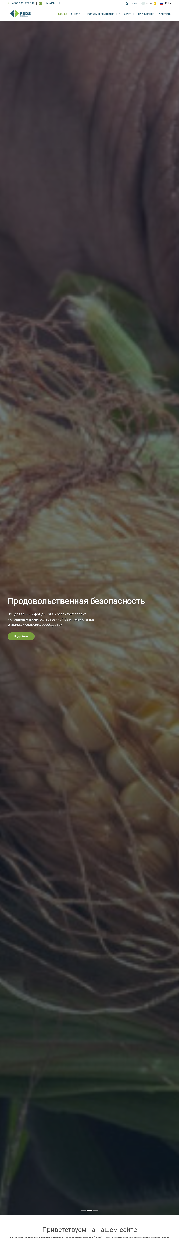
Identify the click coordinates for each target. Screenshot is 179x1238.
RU (166, 3)
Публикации (146, 14)
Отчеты (129, 14)
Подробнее (21, 641)
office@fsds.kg (53, 3)
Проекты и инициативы (101, 14)
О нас (74, 14)
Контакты (165, 14)
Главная (62, 14)
